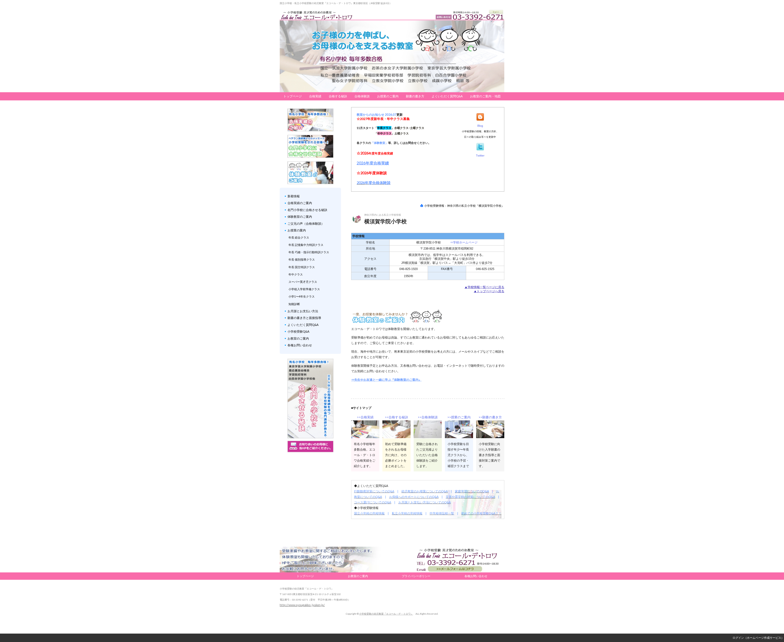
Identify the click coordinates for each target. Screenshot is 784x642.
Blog (480, 125)
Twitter (480, 155)
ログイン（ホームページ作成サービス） (758, 637)
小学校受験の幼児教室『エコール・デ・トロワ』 (386, 613)
